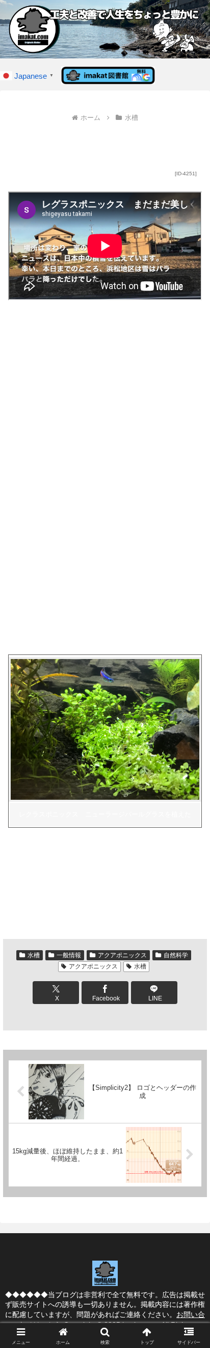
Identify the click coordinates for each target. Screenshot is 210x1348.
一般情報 (69, 955)
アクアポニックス (122, 955)
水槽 (34, 955)
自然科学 (176, 955)
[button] (189, 1243)
